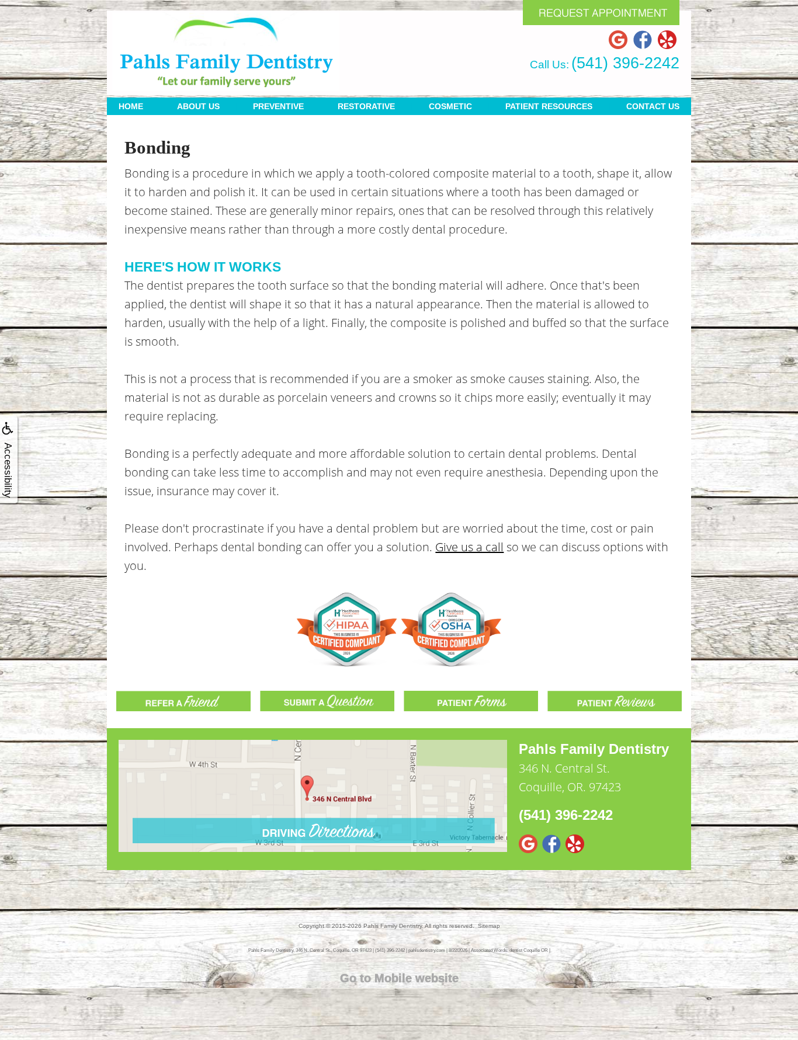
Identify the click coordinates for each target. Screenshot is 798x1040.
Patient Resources (548, 106)
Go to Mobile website (399, 978)
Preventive (278, 106)
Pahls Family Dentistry (392, 926)
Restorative (366, 106)
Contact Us (652, 106)
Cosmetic (450, 106)
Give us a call (469, 547)
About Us (198, 106)
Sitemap (489, 926)
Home (131, 106)
